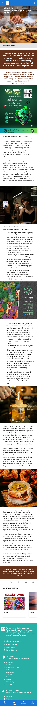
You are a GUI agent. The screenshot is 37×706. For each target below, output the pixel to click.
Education (9, 677)
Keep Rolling (10, 682)
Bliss (7, 670)
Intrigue (8, 679)
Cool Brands (10, 672)
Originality (9, 684)
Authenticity (10, 662)
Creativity (9, 674)
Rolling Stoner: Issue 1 (13, 667)
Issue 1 (8, 665)
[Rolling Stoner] (19, 3)
